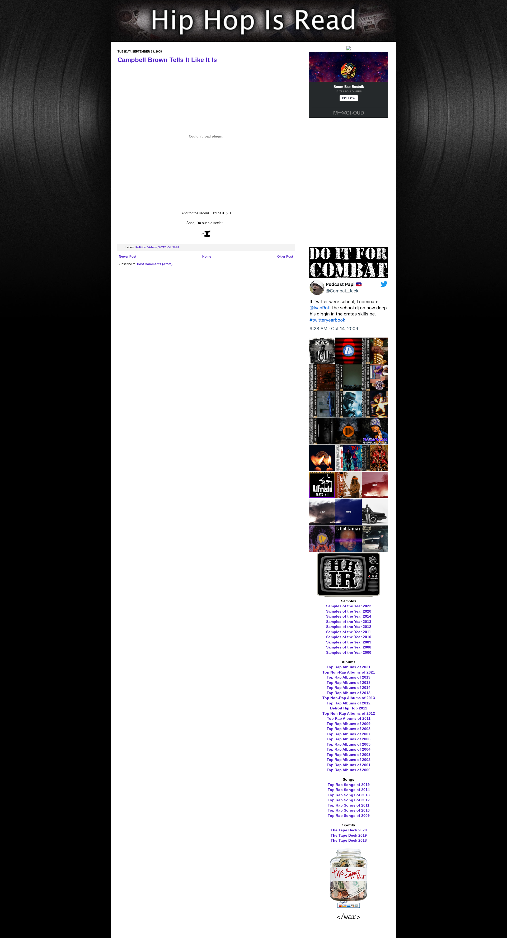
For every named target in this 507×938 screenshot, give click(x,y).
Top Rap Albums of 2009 (348, 724)
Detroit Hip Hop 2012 (348, 708)
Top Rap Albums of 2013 (348, 693)
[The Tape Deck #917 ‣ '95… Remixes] (348, 389)
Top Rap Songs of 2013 (349, 795)
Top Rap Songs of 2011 (348, 805)
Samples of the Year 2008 (348, 647)
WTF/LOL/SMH (168, 247)
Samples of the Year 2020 (348, 611)
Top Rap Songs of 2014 (349, 790)
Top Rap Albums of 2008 (348, 729)
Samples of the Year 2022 (348, 606)
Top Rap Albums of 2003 (348, 754)
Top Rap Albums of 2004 (348, 749)
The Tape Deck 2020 (349, 830)
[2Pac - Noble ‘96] (322, 469)
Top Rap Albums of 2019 (348, 677)
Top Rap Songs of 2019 (349, 785)
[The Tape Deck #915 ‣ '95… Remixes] (322, 416)
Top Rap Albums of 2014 (348, 687)
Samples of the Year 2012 (348, 626)
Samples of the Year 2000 (348, 652)
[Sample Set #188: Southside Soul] (375, 550)
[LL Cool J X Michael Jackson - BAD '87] (348, 469)
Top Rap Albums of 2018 (348, 682)
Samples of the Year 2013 (348, 621)
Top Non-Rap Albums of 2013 (348, 698)
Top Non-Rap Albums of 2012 (348, 713)
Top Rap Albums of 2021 (348, 667)
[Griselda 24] (348, 496)
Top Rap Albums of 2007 (348, 734)
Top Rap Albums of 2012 (348, 703)
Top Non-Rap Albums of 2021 (348, 672)
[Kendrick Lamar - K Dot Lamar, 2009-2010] (348, 550)
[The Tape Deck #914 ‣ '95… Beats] (348, 416)
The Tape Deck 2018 (349, 840)
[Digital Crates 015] (348, 362)
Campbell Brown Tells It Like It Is (167, 59)
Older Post (285, 256)
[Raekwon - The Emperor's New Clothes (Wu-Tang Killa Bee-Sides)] (375, 469)
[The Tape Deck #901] (348, 523)
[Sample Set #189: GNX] (375, 523)
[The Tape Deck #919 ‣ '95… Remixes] (375, 362)
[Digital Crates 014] (348, 442)
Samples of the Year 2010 (348, 637)
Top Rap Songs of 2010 (349, 810)
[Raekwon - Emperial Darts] (375, 442)
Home (206, 256)
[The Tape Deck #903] (375, 496)
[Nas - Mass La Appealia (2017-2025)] (322, 362)
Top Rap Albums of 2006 (348, 739)
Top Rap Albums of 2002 (348, 759)
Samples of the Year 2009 (348, 642)
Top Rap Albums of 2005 (348, 744)
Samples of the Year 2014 (348, 616)
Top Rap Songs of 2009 (349, 815)
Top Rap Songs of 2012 (349, 800)
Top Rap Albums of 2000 (348, 770)
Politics (140, 247)
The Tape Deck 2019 (349, 835)
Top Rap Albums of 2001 (348, 765)
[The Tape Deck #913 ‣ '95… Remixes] (375, 416)
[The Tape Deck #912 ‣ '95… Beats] (322, 442)
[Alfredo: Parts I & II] (322, 496)
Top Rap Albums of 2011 (348, 718)
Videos (152, 247)
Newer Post (127, 256)
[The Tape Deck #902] (322, 523)
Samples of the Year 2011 (348, 632)
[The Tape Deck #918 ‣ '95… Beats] (322, 389)
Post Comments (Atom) (154, 264)
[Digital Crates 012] (322, 550)
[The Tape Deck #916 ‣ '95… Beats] (375, 389)
